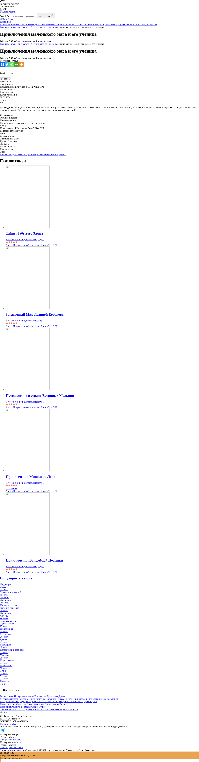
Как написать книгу (91, 24)
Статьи (77, 24)
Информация (6, 115)
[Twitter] (7, 64)
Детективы (52, 696)
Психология (40, 696)
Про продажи (90, 701)
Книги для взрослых (60, 701)
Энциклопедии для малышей (87, 699)
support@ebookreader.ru (11, 747)
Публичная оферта (9, 724)
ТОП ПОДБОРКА (25, 709)
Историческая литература (12, 701)
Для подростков (110, 699)
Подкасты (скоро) (35, 704)
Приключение (41, 154)
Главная (4, 27)
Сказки (34, 707)
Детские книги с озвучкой (33, 699)
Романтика (16, 707)
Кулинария (5, 707)
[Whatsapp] (11, 64)
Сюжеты (13, 24)
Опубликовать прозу (111, 24)
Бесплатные (48, 24)
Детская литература (19, 27)
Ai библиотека (25, 24)
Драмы (61, 696)
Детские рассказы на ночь (44, 27)
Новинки (4, 24)
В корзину (5, 79)
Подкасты (37, 24)
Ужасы (3, 709)
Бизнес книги (7, 696)
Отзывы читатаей (8, 117)
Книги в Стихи (70, 709)
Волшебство (6, 154)
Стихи (42, 707)
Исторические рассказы (38, 701)
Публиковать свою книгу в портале (139, 24)
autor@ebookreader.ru (10, 739)
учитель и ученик (57, 154)
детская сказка (19, 154)
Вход (10, 19)
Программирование (24, 696)
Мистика (21, 704)
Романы (27, 707)
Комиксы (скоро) (8, 704)
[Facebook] (2, 64)
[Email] (16, 64)
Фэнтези (11, 709)
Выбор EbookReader (64, 24)
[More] (21, 64)
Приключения (52, 704)
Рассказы (63, 704)
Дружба (30, 154)
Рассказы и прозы (44, 709)
